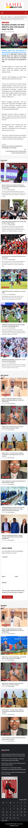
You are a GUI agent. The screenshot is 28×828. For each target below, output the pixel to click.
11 (21, 809)
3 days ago (5, 457)
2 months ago (5, 294)
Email (16, 576)
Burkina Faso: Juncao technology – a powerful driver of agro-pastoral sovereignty (14, 657)
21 (7, 815)
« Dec (2, 820)
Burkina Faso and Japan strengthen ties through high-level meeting (12, 146)
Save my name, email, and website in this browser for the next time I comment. (13, 591)
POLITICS (7, 394)
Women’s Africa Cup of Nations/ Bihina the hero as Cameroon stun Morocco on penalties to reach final (14, 186)
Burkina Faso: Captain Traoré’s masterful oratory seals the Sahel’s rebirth (12, 427)
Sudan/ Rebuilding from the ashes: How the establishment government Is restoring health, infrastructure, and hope (13, 509)
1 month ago (5, 224)
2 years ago (5, 31)
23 (14, 815)
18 (21, 812)
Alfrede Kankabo (11, 31)
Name (4, 576)
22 (10, 815)
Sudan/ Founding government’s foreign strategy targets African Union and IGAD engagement (12, 537)
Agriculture (4, 449)
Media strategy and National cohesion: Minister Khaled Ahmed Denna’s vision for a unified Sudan (13, 400)
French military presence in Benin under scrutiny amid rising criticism (16, 151)
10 (17, 809)
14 (7, 812)
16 (14, 812)
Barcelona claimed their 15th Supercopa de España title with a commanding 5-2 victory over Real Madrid (14, 52)
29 (10, 818)
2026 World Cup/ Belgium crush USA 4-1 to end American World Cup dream (13, 360)
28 (7, 818)
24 (17, 815)
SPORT (7, 22)
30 (14, 818)
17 (17, 812)
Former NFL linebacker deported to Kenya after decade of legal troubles (14, 222)
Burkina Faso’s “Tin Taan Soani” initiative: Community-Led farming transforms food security (13, 454)
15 (10, 812)
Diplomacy (4, 422)
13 (3, 812)
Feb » (6, 820)
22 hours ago (5, 403)
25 (21, 815)
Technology (10, 653)
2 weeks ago (5, 189)
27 (3, 818)
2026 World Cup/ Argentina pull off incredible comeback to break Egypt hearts (13, 325)
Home (3, 22)
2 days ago (5, 429)
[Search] (26, 13)
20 (3, 815)
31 (17, 818)
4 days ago (5, 540)
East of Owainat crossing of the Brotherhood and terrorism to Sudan (13, 481)
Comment (5, 557)
